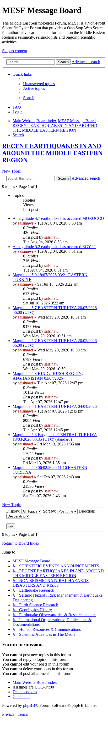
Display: (13, 511)
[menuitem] (39, 83)
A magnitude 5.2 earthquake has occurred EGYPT (54, 246)
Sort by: (50, 511)
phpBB (29, 705)
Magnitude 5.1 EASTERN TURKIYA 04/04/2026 (55, 406)
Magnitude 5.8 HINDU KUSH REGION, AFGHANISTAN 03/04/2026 (48, 375)
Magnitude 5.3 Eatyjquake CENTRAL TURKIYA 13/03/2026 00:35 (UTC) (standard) (55, 437)
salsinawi (25, 223)
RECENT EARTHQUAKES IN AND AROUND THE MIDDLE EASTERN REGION (52, 153)
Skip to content (14, 51)
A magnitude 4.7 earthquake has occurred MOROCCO (58, 218)
